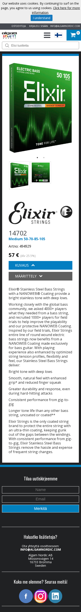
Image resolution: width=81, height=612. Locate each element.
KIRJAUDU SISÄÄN (38, 26)
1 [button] (37, 157)
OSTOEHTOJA (18, 26)
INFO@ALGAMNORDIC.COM (65, 26)
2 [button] (44, 157)
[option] (40, 107)
